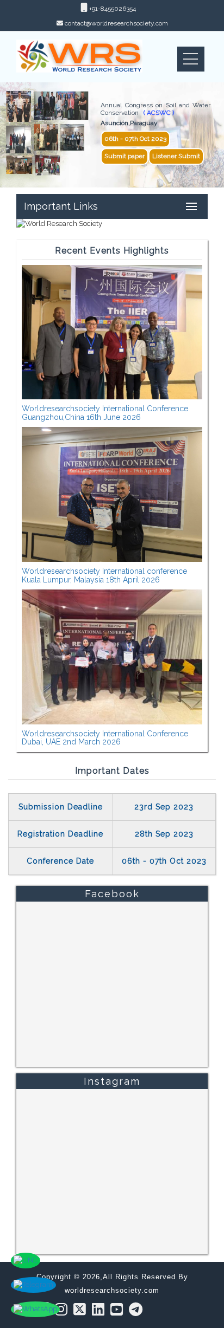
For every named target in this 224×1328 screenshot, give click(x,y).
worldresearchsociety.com (112, 1290)
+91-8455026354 (112, 8)
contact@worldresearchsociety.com (116, 23)
